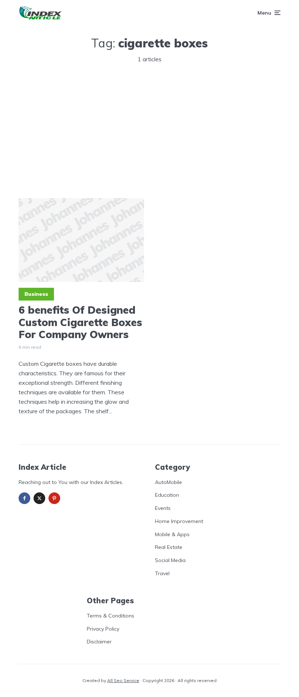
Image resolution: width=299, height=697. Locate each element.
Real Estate (168, 547)
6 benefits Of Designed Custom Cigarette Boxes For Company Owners (80, 322)
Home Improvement (179, 521)
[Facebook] (24, 498)
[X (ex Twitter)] (39, 498)
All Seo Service (123, 680)
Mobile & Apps (172, 534)
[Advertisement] (149, 129)
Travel (162, 573)
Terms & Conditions (110, 615)
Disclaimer (99, 641)
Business (36, 294)
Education (167, 495)
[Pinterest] (54, 498)
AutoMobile (168, 482)
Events (163, 508)
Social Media (170, 560)
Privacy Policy (103, 629)
